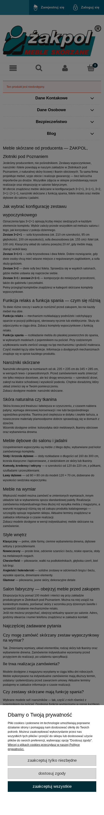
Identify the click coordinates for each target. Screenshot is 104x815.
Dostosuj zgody (52, 773)
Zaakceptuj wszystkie (52, 786)
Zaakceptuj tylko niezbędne (52, 760)
